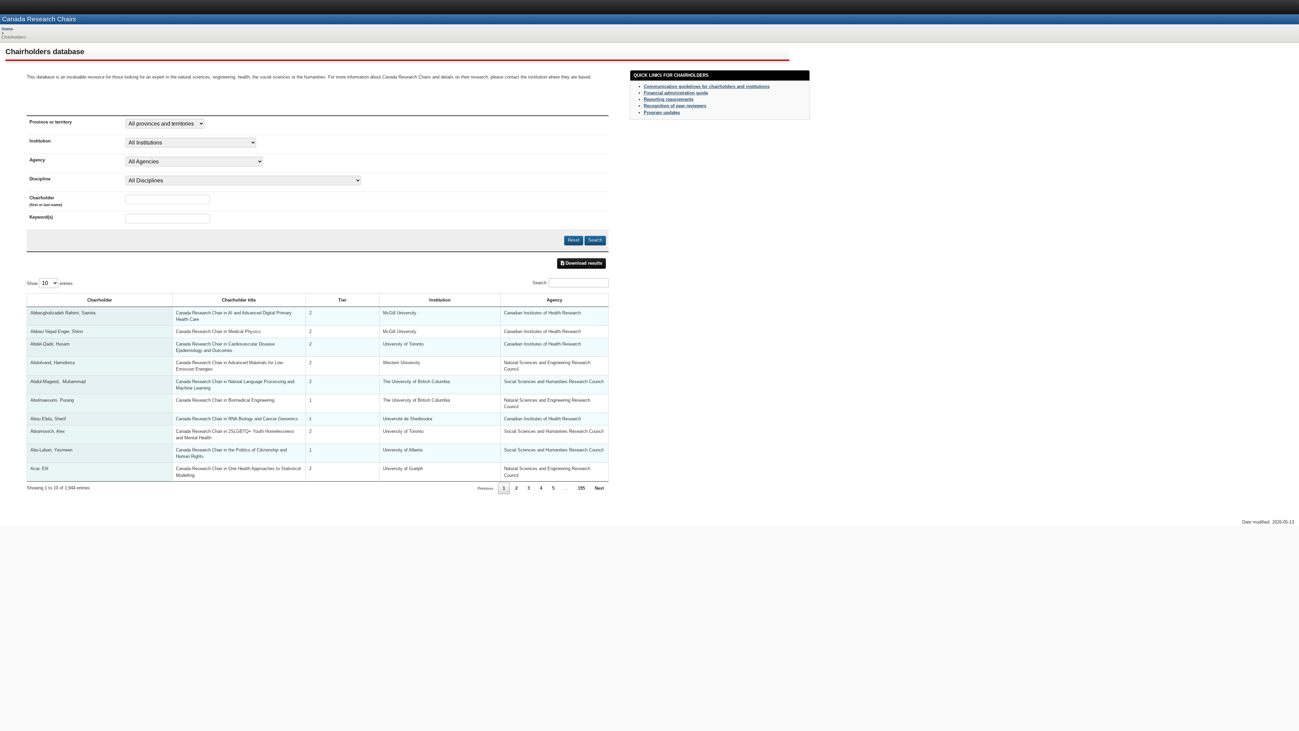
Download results (583, 263)
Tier (342, 300)
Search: (540, 282)
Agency (554, 300)
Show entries (50, 283)
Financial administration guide (676, 92)
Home (7, 29)
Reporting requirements (668, 99)
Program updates (662, 112)
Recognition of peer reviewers (675, 105)
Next (599, 488)
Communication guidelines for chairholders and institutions (707, 86)
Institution (440, 300)
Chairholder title (239, 300)
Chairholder (99, 300)
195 (581, 488)
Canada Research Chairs (39, 19)
